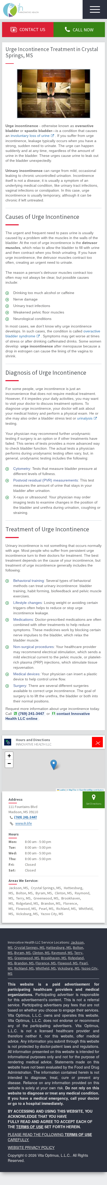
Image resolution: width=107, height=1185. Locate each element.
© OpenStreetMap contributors (90, 789)
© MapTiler (72, 789)
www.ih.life (23, 823)
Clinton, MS (41, 952)
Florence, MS (46, 963)
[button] (53, 764)
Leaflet (62, 789)
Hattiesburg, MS (58, 947)
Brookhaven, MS (53, 958)
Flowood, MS (68, 963)
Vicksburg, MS (68, 968)
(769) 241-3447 (25, 817)
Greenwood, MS (26, 958)
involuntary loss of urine (30, 136)
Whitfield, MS (46, 968)
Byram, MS (22, 952)
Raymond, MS (61, 952)
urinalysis (84, 418)
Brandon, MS (24, 963)
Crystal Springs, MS (29, 947)
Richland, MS (24, 968)
